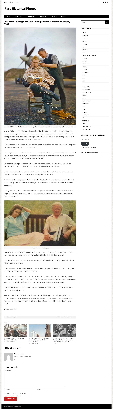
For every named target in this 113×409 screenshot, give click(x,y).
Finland (84, 58)
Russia (84, 98)
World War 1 (31, 16)
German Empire (86, 64)
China (84, 47)
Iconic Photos (19, 16)
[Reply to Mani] (14, 359)
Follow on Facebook (90, 153)
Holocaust (85, 72)
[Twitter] (107, 2)
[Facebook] (105, 2)
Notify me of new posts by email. (13, 395)
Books (63, 16)
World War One (86, 126)
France (84, 61)
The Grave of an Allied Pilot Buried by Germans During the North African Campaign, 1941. (39, 339)
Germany (84, 67)
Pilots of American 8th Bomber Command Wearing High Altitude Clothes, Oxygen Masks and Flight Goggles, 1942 (64, 339)
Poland (84, 95)
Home (8, 16)
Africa (84, 33)
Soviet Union (85, 103)
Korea (84, 84)
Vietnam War (85, 120)
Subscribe (85, 144)
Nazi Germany (86, 89)
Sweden (84, 112)
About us (12, 2)
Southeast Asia (86, 101)
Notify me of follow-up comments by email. (15, 393)
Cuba (83, 52)
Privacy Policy (19, 2)
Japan (83, 81)
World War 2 (43, 16)
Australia (85, 38)
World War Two (86, 129)
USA (83, 118)
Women (84, 123)
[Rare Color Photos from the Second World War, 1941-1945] (15, 330)
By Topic (54, 16)
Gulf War (84, 69)
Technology (85, 115)
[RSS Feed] (103, 2)
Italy (83, 78)
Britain (84, 41)
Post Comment (10, 399)
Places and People (87, 92)
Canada (84, 44)
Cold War (85, 50)
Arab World (85, 35)
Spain (83, 106)
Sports (84, 109)
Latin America (86, 86)
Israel (83, 75)
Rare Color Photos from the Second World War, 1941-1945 (14, 339)
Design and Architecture (89, 55)
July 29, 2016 (21, 354)
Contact (6, 2)
